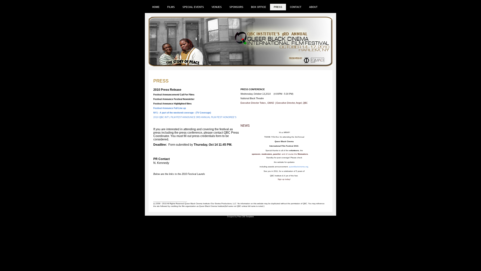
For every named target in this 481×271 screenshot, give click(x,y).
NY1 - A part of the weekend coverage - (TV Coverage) (182, 112)
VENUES (217, 7)
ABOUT (313, 7)
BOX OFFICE (258, 7)
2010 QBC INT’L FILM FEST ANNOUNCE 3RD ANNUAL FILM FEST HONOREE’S (194, 117)
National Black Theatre (252, 98)
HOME (156, 7)
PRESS (278, 7)
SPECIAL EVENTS (193, 7)
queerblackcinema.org (298, 167)
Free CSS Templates (245, 217)
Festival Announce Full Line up (169, 108)
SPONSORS (236, 7)
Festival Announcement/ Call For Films (173, 94)
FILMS (171, 7)
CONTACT (295, 7)
